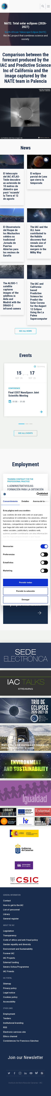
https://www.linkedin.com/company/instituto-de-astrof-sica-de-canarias (25, 1073)
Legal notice (9, 992)
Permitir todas (25, 582)
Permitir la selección (25, 591)
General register (11, 918)
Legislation (8, 931)
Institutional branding (13, 1023)
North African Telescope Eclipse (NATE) (25, 32)
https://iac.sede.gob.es (25, 655)
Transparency (9, 935)
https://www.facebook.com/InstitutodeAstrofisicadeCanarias (14, 1073)
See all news (25, 331)
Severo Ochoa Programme (16, 967)
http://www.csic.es (24, 880)
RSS (5, 1027)
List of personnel (11, 909)
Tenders (7, 1018)
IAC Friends (8, 971)
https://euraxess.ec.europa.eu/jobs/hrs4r (25, 821)
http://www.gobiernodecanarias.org (24, 848)
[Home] (4, 6)
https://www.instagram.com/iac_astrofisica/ (20, 1073)
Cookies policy (10, 997)
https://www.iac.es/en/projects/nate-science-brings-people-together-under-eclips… (25, 710)
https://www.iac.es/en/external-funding (43, 812)
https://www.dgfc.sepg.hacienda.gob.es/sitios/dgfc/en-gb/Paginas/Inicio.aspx (25, 812)
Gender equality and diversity (17, 944)
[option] (25, 389)
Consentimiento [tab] (10, 501)
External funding (11, 962)
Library (6, 914)
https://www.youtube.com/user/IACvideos (31, 1073)
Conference (14, 388)
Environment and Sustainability (18, 949)
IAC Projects (9, 958)
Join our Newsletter (25, 1057)
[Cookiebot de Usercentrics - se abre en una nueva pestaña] (36, 494)
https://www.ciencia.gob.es (24, 833)
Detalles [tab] (25, 501)
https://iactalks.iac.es (25, 683)
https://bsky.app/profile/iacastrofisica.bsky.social (36, 1073)
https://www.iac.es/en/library (8, 812)
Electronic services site (14, 1032)
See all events (25, 433)
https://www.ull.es (24, 865)
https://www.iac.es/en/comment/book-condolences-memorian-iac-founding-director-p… (43, 821)
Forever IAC (8, 953)
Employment (9, 1014)
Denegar (25, 599)
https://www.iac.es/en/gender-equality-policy (25, 793)
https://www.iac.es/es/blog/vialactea (42, 1073)
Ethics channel (10, 1036)
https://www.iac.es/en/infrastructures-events (25, 738)
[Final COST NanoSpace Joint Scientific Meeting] (41, 411)
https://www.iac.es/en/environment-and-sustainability (25, 765)
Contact (7, 900)
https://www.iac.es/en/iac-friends (8, 821)
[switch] (44, 554)
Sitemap (7, 983)
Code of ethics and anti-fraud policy (20, 940)
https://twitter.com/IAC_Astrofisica (9, 1073)
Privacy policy (9, 988)
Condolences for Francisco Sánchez (21, 1041)
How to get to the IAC (13, 905)
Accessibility (9, 1001)
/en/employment (39, 613)
